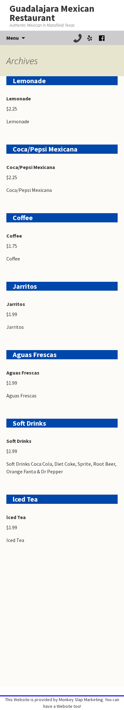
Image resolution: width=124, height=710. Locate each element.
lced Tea (25, 499)
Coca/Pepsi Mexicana (45, 149)
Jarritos (25, 286)
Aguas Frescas (35, 354)
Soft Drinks (29, 423)
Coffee (23, 217)
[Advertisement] (62, 625)
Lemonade (29, 80)
